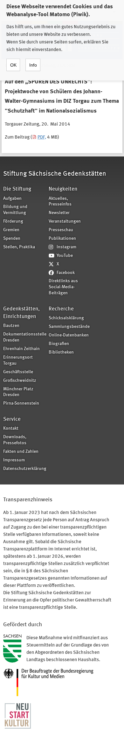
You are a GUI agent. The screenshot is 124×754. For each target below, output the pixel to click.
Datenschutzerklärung (24, 469)
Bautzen (11, 326)
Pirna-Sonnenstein (21, 403)
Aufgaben (12, 199)
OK (13, 65)
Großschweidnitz (19, 381)
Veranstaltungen (65, 221)
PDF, (42, 137)
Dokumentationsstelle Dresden (24, 337)
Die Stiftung (17, 189)
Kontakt (10, 428)
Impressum (14, 460)
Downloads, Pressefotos (14, 440)
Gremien (11, 230)
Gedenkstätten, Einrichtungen (21, 312)
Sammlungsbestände (69, 327)
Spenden (11, 239)
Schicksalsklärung (66, 318)
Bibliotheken (61, 352)
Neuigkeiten (63, 189)
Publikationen (62, 239)
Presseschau (61, 230)
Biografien (59, 344)
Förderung (13, 221)
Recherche (61, 309)
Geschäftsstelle (18, 372)
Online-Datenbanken (69, 335)
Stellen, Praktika (19, 247)
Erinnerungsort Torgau (18, 360)
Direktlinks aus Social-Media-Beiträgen (63, 287)
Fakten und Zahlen (20, 452)
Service (12, 419)
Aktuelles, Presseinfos (60, 202)
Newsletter (59, 213)
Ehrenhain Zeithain (21, 349)
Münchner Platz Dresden (18, 392)
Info (33, 65)
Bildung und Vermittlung (15, 210)
